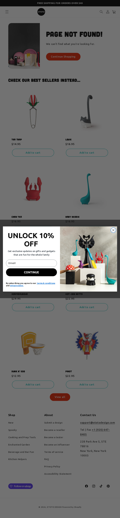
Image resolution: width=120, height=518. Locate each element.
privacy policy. (17, 285)
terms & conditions (46, 283)
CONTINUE (31, 272)
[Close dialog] (113, 230)
